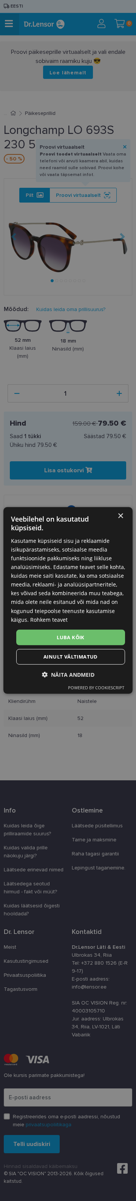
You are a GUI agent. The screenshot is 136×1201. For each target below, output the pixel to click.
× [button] (120, 516)
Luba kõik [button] (71, 637)
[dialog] (68, 600)
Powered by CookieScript (96, 687)
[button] (68, 674)
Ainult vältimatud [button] (70, 656)
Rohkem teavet (49, 619)
